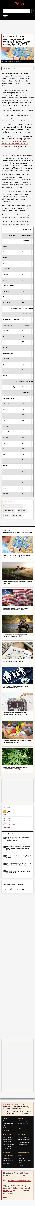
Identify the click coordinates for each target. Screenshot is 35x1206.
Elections (6, 1130)
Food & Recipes (8, 1155)
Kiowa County (22, 1121)
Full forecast (6, 827)
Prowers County (23, 1126)
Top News (6, 1121)
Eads (19, 1128)
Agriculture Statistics (12, 506)
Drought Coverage (24, 1142)
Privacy (20, 1165)
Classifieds (6, 1163)
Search (20, 1155)
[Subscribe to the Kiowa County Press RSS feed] (17, 889)
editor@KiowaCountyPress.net (19, 1180)
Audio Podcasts (8, 1160)
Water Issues (17, 515)
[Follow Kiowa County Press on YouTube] (23, 889)
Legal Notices (7, 1149)
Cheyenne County (23, 1123)
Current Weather (23, 1137)
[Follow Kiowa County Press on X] (5, 889)
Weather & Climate (24, 1140)
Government (7, 1137)
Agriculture (8, 511)
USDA (6, 515)
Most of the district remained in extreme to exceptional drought (14, 143)
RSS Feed (21, 1158)
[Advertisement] (17, 966)
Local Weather (22, 1145)
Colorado (21, 511)
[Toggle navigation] (5, 17)
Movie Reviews (7, 1158)
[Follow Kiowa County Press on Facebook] (11, 889)
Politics (5, 1128)
